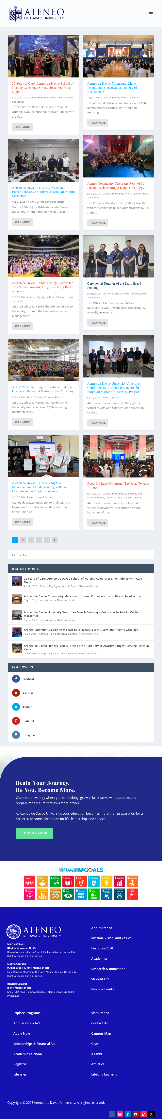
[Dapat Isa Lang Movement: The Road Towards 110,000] (118, 456)
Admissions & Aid (26, 1023)
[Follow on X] (151, 1114)
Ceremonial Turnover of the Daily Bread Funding (114, 285)
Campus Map (101, 1033)
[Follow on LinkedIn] (128, 1114)
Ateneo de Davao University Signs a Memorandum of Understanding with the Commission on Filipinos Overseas (39, 487)
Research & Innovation (108, 969)
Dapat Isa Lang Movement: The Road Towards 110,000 (118, 485)
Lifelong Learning (104, 1074)
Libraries (20, 1074)
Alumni (96, 1054)
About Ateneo (101, 928)
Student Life (100, 979)
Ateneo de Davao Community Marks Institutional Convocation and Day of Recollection (112, 87)
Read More (22, 127)
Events (31, 497)
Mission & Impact (112, 293)
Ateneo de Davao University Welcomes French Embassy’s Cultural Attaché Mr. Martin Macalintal (43, 191)
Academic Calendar (27, 1054)
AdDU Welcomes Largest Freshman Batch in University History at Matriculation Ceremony (42, 389)
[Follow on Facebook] (112, 1114)
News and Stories (54, 201)
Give (94, 1044)
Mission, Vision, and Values (111, 938)
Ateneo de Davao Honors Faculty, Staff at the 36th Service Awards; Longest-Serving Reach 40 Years (42, 287)
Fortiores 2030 (102, 948)
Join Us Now (34, 833)
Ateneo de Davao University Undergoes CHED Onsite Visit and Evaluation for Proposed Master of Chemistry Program (114, 387)
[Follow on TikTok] (143, 1114)
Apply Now (21, 1033)
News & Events (58, 97)
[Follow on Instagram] (120, 1114)
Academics (99, 958)
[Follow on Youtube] (136, 1114)
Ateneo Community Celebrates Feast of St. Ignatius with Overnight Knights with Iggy (116, 185)
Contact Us (99, 1023)
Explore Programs (26, 1013)
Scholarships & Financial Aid (34, 1044)
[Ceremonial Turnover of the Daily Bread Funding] (118, 256)
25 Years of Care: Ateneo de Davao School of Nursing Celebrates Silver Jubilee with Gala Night (43, 87)
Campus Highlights (38, 97)
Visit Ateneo (100, 1013)
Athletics (97, 1064)
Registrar (20, 1064)
